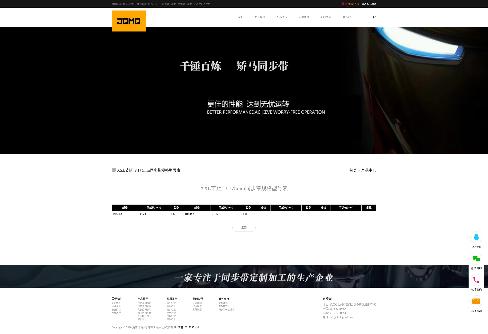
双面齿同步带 (144, 312)
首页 (240, 17)
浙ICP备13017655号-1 (186, 327)
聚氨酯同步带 (144, 309)
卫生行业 (171, 319)
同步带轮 (142, 319)
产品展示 (281, 17)
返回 (244, 227)
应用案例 (304, 17)
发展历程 (116, 312)
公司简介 (116, 303)
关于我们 (259, 17)
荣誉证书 (223, 303)
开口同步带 (143, 316)
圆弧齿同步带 (144, 306)
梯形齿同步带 (144, 303)
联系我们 (348, 17)
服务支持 (223, 298)
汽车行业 (171, 316)
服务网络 (116, 309)
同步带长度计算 (226, 309)
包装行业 (171, 306)
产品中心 (368, 170)
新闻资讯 (326, 17)
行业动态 (197, 306)
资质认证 (223, 306)
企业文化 (116, 306)
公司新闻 (197, 303)
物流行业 (171, 309)
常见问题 (197, 309)
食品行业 (171, 312)
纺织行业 (171, 303)
